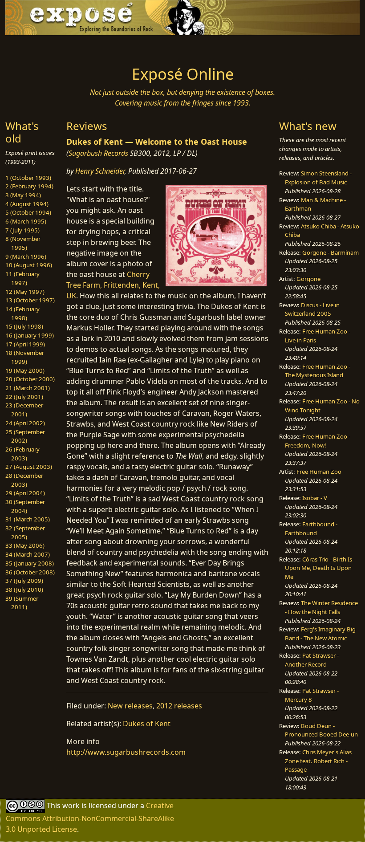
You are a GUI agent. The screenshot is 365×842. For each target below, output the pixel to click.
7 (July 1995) (22, 230)
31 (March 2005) (27, 519)
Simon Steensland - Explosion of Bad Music (318, 177)
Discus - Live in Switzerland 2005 (312, 309)
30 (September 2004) (25, 506)
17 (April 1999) (25, 344)
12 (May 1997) (25, 292)
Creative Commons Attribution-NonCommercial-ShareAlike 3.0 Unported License (90, 817)
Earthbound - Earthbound (311, 528)
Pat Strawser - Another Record (312, 659)
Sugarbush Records (98, 153)
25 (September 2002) (25, 436)
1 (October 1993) (28, 178)
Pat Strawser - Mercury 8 (312, 695)
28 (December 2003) (24, 480)
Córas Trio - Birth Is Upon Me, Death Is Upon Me (318, 568)
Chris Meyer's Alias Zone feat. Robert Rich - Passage (318, 760)
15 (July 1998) (24, 326)
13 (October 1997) (30, 300)
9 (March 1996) (25, 256)
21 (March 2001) (27, 388)
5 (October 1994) (28, 212)
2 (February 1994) (29, 186)
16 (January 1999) (29, 335)
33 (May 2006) (25, 545)
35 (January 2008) (29, 563)
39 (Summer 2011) (21, 602)
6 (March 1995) (25, 221)
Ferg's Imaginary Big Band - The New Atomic (320, 633)
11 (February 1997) (22, 278)
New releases (130, 706)
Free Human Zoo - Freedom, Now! (317, 440)
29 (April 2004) (25, 493)
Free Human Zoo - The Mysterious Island (317, 370)
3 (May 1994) (23, 195)
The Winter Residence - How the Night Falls (321, 607)
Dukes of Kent (146, 723)
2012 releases (179, 706)
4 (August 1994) (27, 204)
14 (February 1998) (22, 313)
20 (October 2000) (30, 379)
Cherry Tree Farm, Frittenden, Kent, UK (113, 285)
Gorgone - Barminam (330, 252)
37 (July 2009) (24, 581)
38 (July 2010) (24, 590)
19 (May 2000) (25, 370)
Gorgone (308, 279)
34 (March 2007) (27, 554)
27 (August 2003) (28, 467)
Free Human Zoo (318, 472)
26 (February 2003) (22, 453)
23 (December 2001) (24, 409)
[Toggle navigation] (45, 48)
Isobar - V (314, 498)
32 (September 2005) (25, 532)
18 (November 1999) (24, 357)
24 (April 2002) (25, 423)
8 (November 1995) (23, 243)
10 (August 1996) (28, 265)
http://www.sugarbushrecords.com (126, 752)
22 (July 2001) (24, 397)
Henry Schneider (100, 171)
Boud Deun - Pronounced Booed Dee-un (321, 730)
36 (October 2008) (30, 572)
